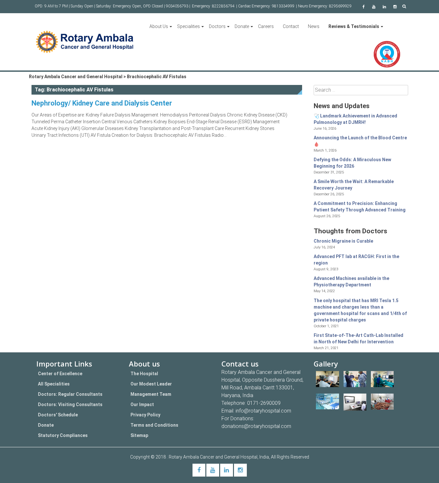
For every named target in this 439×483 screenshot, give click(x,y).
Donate (242, 26)
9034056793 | (178, 6)
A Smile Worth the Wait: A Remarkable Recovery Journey (354, 184)
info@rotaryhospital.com (263, 411)
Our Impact (142, 404)
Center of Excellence (60, 373)
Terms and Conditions (154, 425)
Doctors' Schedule (58, 414)
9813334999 (283, 6)
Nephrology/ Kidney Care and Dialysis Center (101, 103)
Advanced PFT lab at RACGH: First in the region (356, 259)
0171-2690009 (264, 403)
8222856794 (223, 6)
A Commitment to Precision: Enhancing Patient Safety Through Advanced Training (360, 206)
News (313, 26)
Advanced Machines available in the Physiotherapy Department (351, 281)
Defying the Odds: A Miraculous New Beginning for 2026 (352, 163)
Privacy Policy (145, 414)
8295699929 (340, 6)
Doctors (217, 26)
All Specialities (54, 383)
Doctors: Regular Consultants (70, 394)
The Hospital (144, 373)
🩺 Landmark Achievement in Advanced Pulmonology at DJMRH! (355, 119)
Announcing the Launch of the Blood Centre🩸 (360, 141)
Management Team (150, 394)
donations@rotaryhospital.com (256, 426)
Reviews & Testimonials (353, 26)
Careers (266, 26)
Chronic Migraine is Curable (343, 241)
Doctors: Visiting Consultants (70, 404)
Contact (291, 26)
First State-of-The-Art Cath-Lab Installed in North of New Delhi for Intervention (358, 338)
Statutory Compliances (63, 435)
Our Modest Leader (151, 383)
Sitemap (139, 435)
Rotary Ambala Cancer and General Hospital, (214, 457)
